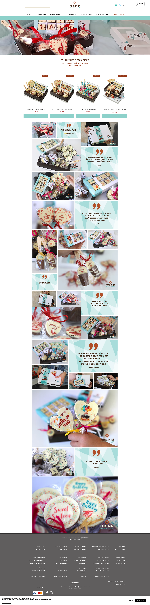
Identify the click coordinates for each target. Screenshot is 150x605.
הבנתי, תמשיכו (140, 600)
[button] (116, 5)
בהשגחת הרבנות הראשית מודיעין (70, 538)
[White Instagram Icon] (51, 593)
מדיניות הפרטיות (6, 603)
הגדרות (131, 600)
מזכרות (107, 549)
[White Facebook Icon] (47, 593)
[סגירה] (148, 600)
